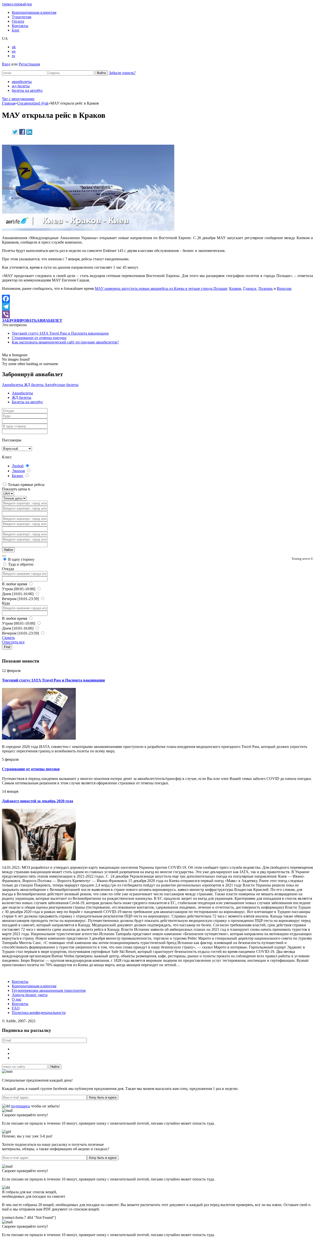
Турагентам (21, 17)
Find (7, 647)
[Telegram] (157, 306)
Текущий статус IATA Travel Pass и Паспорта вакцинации (60, 333)
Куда (6, 603)
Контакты (20, 26)
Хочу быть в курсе (102, 1097)
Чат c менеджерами (18, 99)
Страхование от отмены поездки (39, 338)
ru (13, 56)
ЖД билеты (34, 385)
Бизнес (17, 476)
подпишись (20, 1106)
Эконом (18, 471)
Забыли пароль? (122, 73)
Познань (265, 288)
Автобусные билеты (62, 385)
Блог (16, 30)
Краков (235, 288)
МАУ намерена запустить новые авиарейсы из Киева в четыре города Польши (161, 288)
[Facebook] (157, 299)
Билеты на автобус (27, 402)
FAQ (16, 1008)
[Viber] (157, 314)
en (14, 51)
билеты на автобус (27, 90)
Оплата (18, 21)
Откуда (8, 569)
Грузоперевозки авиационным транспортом (49, 990)
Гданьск (249, 288)
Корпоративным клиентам (34, 12)
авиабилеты (22, 81)
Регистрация (29, 64)
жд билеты (21, 86)
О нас (16, 999)
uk (14, 47)
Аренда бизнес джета (29, 995)
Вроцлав (284, 288)
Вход (6, 64)
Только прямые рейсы (26, 484)
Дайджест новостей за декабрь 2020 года (37, 801)
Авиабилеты (13, 385)
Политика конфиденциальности (39, 1012)
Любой (18, 466)
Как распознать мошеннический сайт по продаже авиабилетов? (65, 342)
